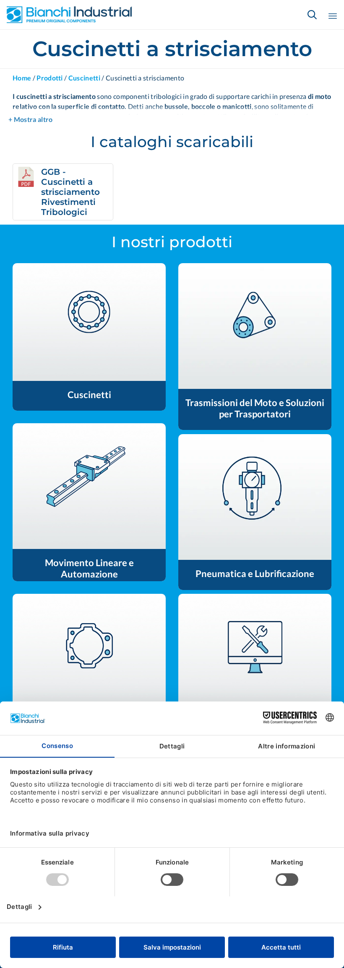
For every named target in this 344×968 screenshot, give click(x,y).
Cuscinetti (84, 78)
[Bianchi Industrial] (70, 14)
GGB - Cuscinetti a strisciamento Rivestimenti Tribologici (70, 192)
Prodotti (49, 78)
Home (22, 78)
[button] (89, 322)
